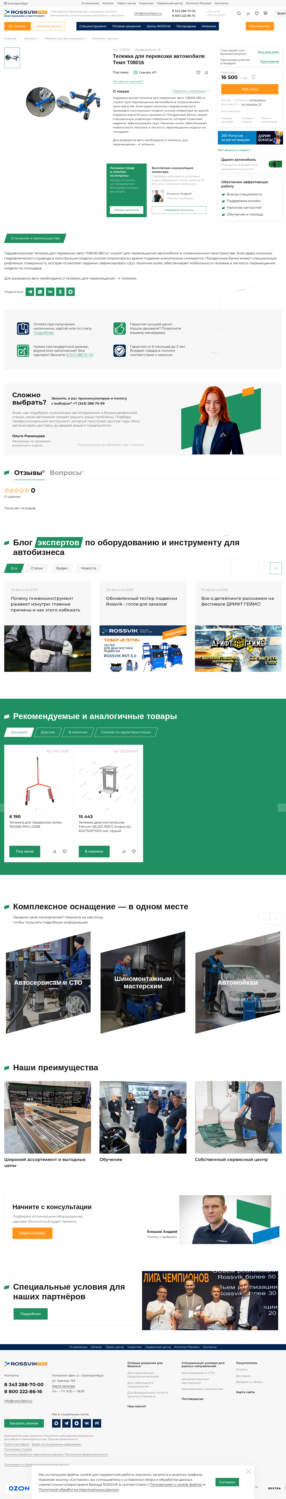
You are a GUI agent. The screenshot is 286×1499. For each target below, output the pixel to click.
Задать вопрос (32, 1233)
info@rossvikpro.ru (18, 1401)
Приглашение (269, 61)
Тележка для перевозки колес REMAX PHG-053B (35, 824)
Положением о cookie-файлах (176, 1485)
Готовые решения (126, 26)
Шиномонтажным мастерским (195, 1380)
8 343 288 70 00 (184, 11)
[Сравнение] (247, 13)
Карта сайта (245, 1392)
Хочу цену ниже (268, 51)
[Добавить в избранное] (198, 72)
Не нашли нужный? (128, 81)
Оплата (241, 1369)
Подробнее (43, 333)
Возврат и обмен (249, 1382)
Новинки (209, 26)
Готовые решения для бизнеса (145, 1364)
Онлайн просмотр (126, 209)
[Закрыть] (248, 1471)
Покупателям (246, 1363)
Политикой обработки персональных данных (79, 1490)
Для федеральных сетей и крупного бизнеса (147, 1394)
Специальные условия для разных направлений (203, 1364)
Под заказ (250, 89)
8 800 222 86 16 (183, 16)
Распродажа (186, 26)
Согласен (227, 1482)
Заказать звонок (24, 1423)
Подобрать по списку (179, 209)
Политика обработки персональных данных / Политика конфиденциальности (56, 1454)
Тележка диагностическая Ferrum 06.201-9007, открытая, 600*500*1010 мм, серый (105, 826)
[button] (276, 568)
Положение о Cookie (18, 1449)
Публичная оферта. (17, 1444)
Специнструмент (92, 26)
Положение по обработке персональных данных (36, 1464)
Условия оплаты (247, 120)
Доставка (243, 1376)
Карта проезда (63, 1386)
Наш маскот (136, 1406)
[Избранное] (256, 13)
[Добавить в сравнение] (206, 72)
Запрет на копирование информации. (56, 1444)
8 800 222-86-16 (23, 1391)
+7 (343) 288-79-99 (89, 403)
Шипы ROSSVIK (159, 26)
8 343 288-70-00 (24, 1384)
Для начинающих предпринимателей (143, 1374)
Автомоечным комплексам (202, 1389)
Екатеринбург (18, 3)
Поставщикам (192, 1399)
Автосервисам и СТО (198, 1373)
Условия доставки (227, 120)
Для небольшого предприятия (140, 1384)
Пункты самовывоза (269, 120)
